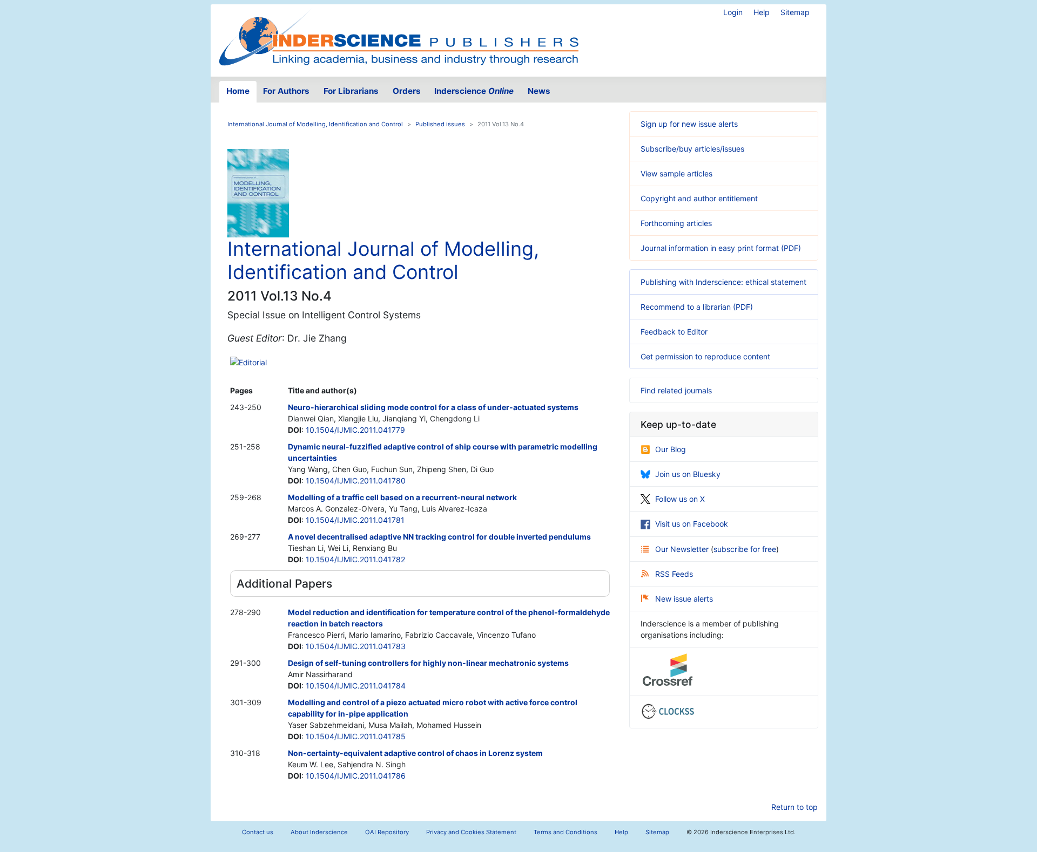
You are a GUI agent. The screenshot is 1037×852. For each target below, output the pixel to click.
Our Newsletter (683, 549)
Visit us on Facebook (691, 523)
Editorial (253, 362)
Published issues (440, 124)
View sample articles (676, 173)
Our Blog (670, 449)
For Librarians (351, 91)
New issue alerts (684, 598)
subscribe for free (744, 549)
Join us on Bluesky (687, 474)
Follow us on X (680, 498)
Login (733, 12)
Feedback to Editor (674, 331)
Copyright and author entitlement (699, 198)
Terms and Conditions (565, 832)
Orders (407, 91)
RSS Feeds (674, 573)
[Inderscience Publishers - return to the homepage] (398, 36)
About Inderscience (319, 832)
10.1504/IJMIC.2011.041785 (356, 736)
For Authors (286, 91)
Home (238, 91)
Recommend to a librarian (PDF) (697, 306)
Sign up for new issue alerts (689, 123)
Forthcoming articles (676, 223)
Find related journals (676, 390)
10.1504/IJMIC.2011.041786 (356, 775)
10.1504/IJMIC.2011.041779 (355, 429)
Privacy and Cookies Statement (471, 832)
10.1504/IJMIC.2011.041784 (356, 685)
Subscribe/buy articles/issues (692, 148)
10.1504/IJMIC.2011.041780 (356, 480)
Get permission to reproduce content (705, 356)
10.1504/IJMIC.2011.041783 (356, 646)
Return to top (794, 807)
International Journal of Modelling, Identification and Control (315, 124)
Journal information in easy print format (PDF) (721, 248)
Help (761, 12)
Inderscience (474, 91)
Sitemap (795, 12)
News (539, 91)
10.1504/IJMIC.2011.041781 (355, 519)
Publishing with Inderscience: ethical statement (723, 282)
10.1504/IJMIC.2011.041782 (355, 559)
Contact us (257, 832)
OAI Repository (387, 832)
